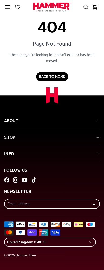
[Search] (86, 7)
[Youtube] (24, 180)
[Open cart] (95, 7)
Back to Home (52, 76)
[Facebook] (6, 180)
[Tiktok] (33, 180)
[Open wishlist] (17, 7)
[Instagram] (15, 180)
